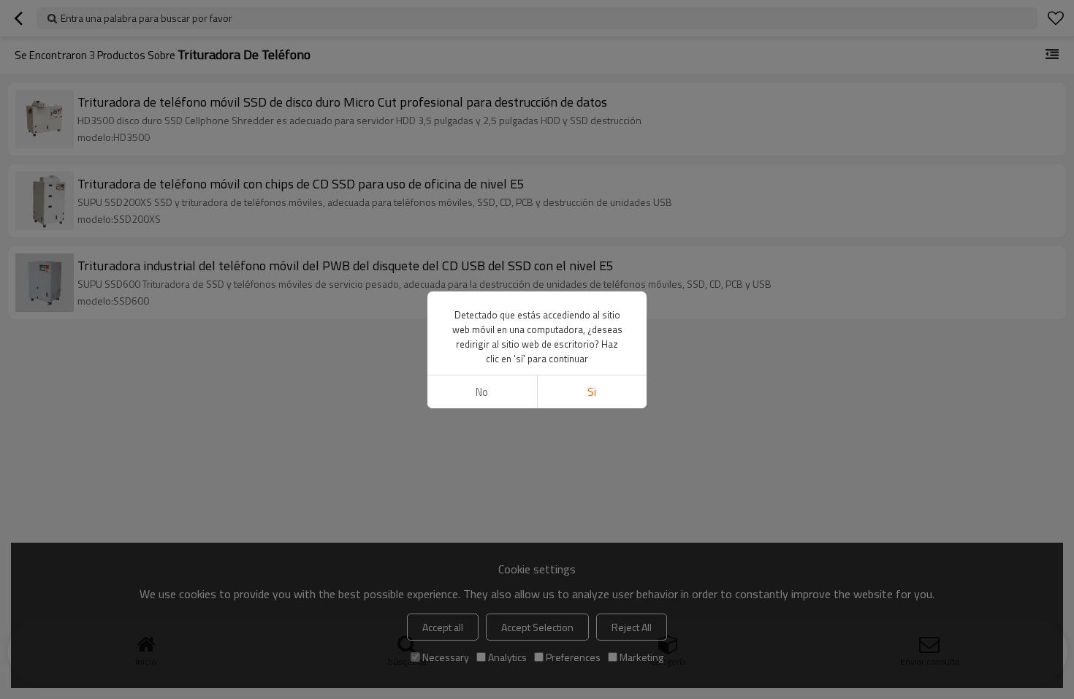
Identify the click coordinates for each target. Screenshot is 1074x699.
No (482, 391)
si (591, 391)
